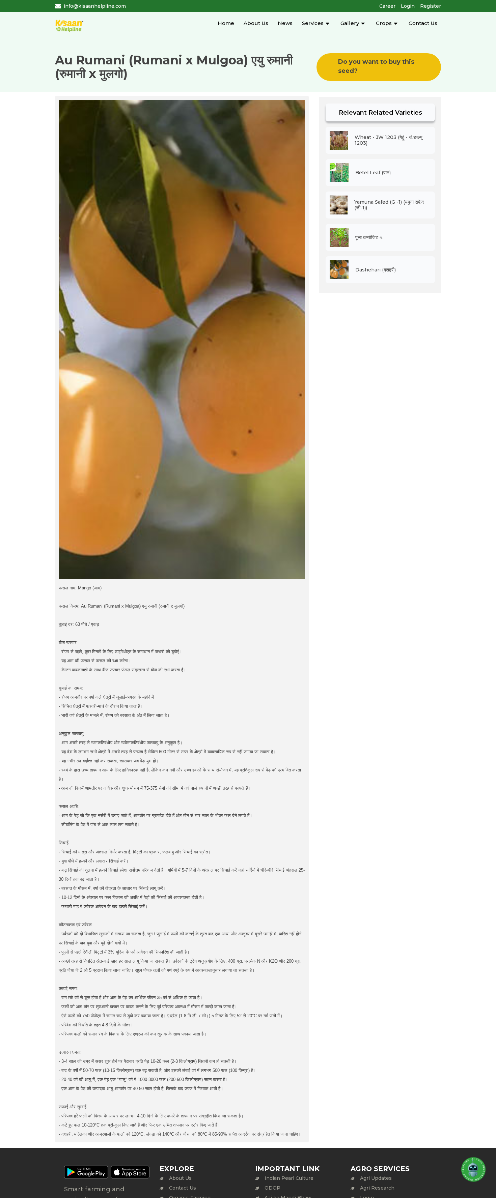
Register (430, 6)
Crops (384, 23)
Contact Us (423, 23)
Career (387, 6)
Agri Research (377, 1188)
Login (408, 6)
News (285, 23)
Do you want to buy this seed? (376, 66)
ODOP (272, 1188)
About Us (256, 23)
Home (226, 23)
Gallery (349, 23)
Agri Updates (376, 1178)
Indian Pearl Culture (289, 1178)
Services (313, 23)
